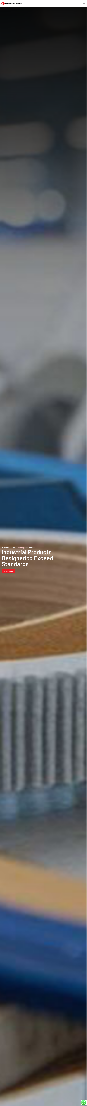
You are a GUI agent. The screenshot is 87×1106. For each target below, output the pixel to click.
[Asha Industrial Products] (11, 3)
